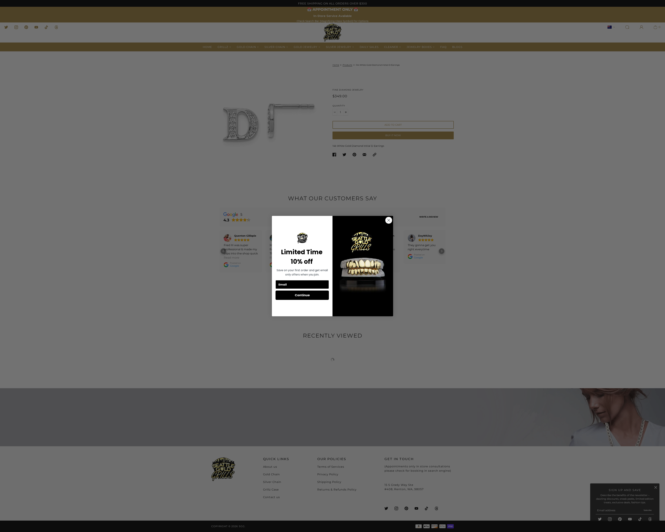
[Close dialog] (389, 220)
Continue (302, 295)
